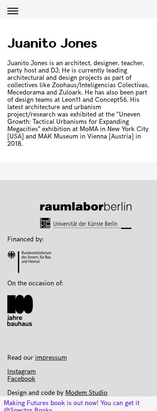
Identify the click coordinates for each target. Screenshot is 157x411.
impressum (51, 358)
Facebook (21, 379)
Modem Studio (86, 393)
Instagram (21, 372)
